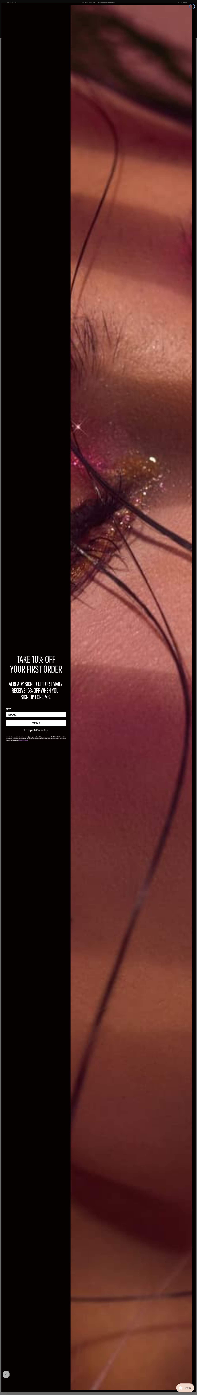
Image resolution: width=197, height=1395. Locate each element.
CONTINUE (36, 723)
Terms (26, 740)
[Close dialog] (191, 6)
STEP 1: (9, 709)
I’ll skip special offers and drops (36, 730)
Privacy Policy (21, 740)
